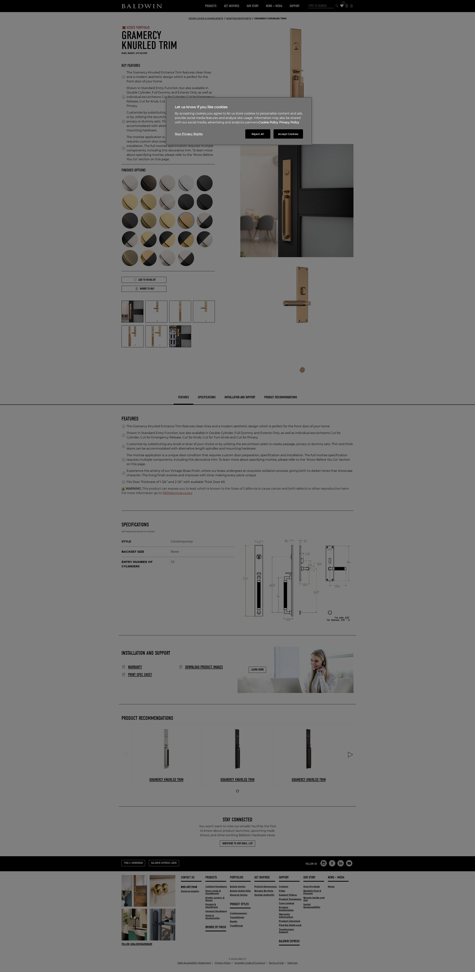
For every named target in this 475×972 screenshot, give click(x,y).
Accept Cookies (288, 133)
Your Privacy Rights (189, 134)
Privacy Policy (289, 122)
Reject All (258, 133)
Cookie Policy (268, 122)
